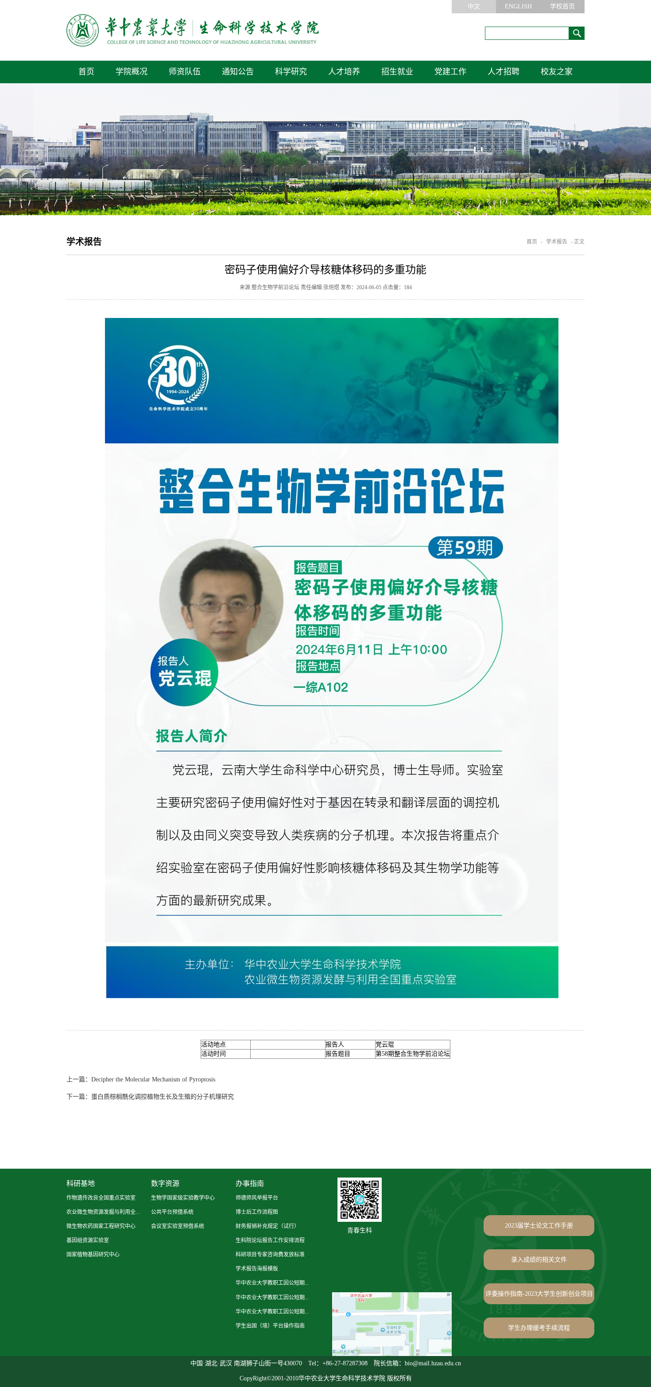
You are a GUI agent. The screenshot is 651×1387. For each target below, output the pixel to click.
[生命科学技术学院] (192, 30)
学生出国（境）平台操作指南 (270, 1326)
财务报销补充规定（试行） (267, 1226)
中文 (474, 6)
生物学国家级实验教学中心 (183, 1198)
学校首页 (562, 6)
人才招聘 (503, 71)
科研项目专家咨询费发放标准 (270, 1254)
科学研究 (291, 71)
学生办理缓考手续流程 (539, 1328)
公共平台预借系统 (172, 1212)
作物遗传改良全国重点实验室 (101, 1198)
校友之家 (557, 71)
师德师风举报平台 (257, 1198)
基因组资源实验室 (87, 1240)
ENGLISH (518, 6)
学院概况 (131, 71)
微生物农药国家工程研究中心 (101, 1226)
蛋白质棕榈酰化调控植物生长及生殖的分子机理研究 (150, 1096)
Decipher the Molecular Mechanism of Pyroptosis (140, 1079)
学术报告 (556, 242)
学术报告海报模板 (257, 1269)
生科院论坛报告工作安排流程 (270, 1240)
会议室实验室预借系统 (177, 1226)
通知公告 (238, 71)
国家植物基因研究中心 (93, 1254)
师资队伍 (185, 71)
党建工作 (450, 71)
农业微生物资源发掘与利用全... (103, 1212)
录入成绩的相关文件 (539, 1259)
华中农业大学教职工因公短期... (272, 1283)
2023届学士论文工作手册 (539, 1225)
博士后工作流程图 (257, 1212)
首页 (86, 71)
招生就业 (397, 71)
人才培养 (344, 71)
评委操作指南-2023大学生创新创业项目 (539, 1293)
